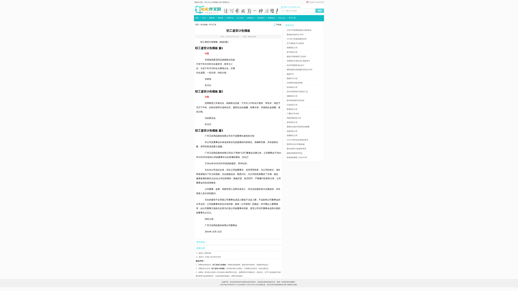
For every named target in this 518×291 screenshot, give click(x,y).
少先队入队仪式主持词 (213, 257)
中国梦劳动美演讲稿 (295, 83)
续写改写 (261, 18)
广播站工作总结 (293, 113)
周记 (197, 18)
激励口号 (290, 74)
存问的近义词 (292, 87)
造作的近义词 (292, 122)
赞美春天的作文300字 (295, 35)
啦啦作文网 (199, 2)
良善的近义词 (292, 48)
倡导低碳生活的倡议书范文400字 (299, 70)
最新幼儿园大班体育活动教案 (298, 127)
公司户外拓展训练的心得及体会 (299, 30)
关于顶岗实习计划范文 (295, 43)
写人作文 (240, 18)
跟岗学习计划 (292, 78)
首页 (197, 25)
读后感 (220, 18)
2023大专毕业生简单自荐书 (297, 140)
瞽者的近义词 (292, 109)
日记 (204, 18)
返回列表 (208, 253)
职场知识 (271, 18)
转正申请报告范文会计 (295, 65)
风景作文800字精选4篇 (296, 144)
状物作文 (250, 18)
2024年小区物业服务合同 (296, 39)
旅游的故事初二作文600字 (297, 157)
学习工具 (292, 18)
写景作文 (229, 18)
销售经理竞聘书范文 (295, 153)
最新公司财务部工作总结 (296, 57)
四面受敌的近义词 (294, 118)
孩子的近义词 (292, 52)
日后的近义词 (292, 105)
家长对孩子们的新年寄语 (296, 149)
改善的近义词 (292, 135)
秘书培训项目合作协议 (295, 100)
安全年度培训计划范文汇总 (297, 92)
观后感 (211, 18)
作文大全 (281, 18)
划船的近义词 (292, 96)
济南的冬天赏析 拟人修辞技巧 (298, 61)
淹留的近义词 (292, 131)
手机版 (278, 25)
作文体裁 (203, 25)
